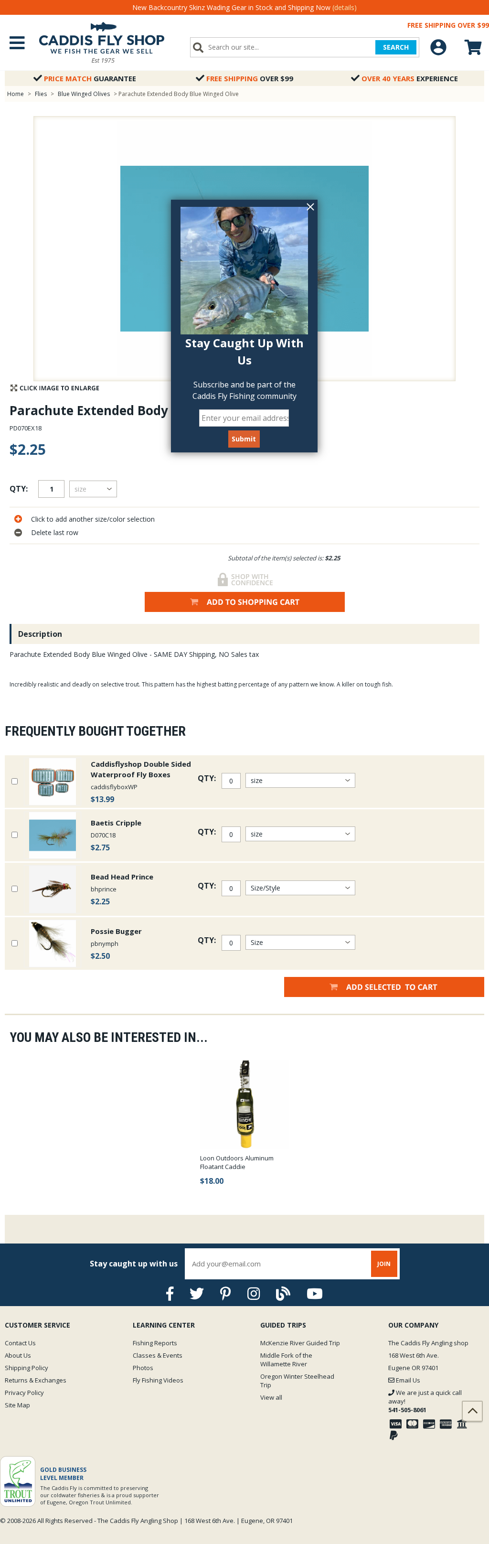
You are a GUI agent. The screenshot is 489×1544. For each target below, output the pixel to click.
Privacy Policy (24, 1392)
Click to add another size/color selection (93, 519)
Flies (41, 94)
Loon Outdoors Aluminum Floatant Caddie (237, 1162)
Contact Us (20, 1343)
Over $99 (249, 78)
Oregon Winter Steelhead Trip (297, 1380)
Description (40, 634)
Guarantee (90, 78)
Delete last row (54, 532)
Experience (409, 78)
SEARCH (396, 47)
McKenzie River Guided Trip (300, 1343)
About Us (18, 1355)
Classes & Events (157, 1355)
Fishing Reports (155, 1343)
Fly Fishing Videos (158, 1380)
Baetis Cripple (116, 822)
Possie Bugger (116, 931)
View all (271, 1397)
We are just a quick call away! (425, 1401)
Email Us (407, 1380)
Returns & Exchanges (35, 1380)
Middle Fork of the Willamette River (286, 1359)
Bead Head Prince (122, 876)
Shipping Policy (26, 1367)
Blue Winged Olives (84, 94)
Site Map (17, 1405)
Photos (143, 1367)
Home (15, 94)
